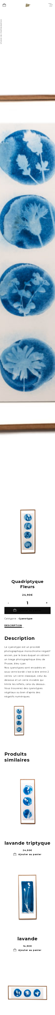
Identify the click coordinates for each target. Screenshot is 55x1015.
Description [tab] (13, 625)
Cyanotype (26, 619)
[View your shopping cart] (4, 5)
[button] (27, 854)
